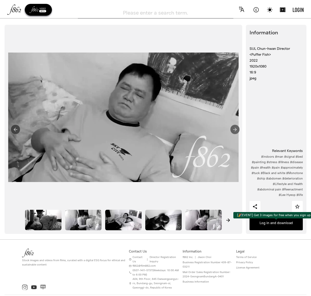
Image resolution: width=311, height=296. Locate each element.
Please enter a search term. (155, 13)
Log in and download (276, 223)
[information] (256, 9)
